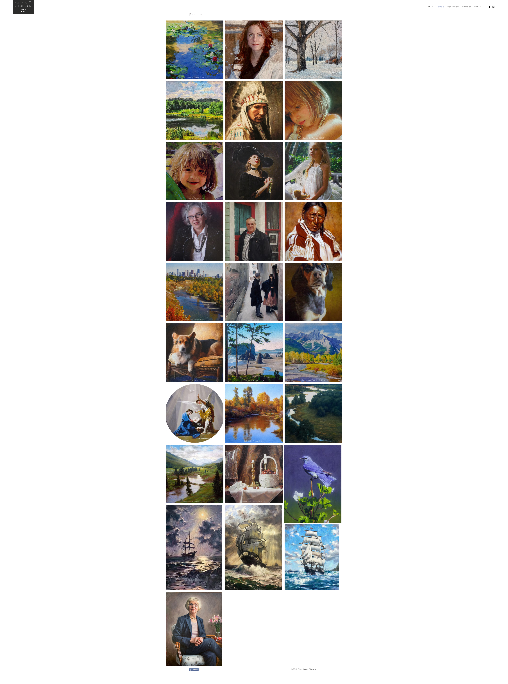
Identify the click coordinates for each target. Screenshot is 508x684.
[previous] (172, 264)
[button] (194, 50)
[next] (336, 264)
